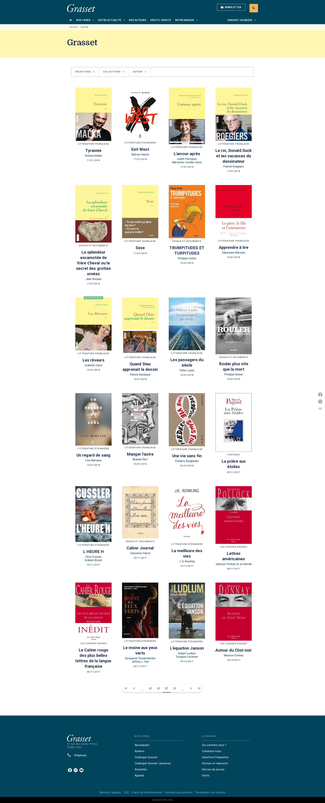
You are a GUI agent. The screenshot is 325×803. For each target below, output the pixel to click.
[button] (231, 7)
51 (166, 688)
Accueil (73, 27)
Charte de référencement (147, 792)
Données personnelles (179, 792)
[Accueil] (81, 8)
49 (150, 688)
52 (174, 688)
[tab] (70, 20)
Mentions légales (110, 792)
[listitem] (70, 770)
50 (158, 688)
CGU (126, 792)
